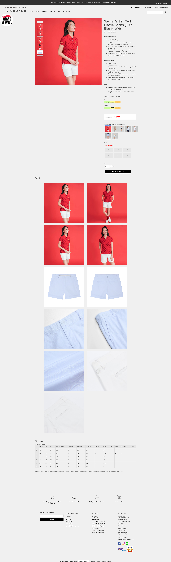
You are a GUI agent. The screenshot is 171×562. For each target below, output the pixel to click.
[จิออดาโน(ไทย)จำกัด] (130, 549)
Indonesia (92, 561)
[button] (111, 165)
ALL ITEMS (66, 11)
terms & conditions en (98, 530)
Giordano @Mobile (64, 561)
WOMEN (44, 11)
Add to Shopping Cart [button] (118, 171)
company (94, 516)
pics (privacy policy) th (98, 523)
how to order (69, 525)
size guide (69, 523)
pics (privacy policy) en (98, 521)
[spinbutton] (107, 166)
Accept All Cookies (161, 3)
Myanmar (109, 561)
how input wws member (72, 526)
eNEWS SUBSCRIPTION (47, 512)
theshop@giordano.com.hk (126, 539)
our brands (95, 518)
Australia (71, 561)
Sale (59, 11)
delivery (68, 519)
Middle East (103, 561)
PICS (114, 2)
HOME (31, 11)
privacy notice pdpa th (98, 526)
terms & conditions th (98, 532)
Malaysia (98, 561)
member (68, 516)
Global (75, 561)
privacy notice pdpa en (98, 525)
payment (68, 518)
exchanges (69, 521)
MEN (37, 11)
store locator (95, 519)
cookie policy (95, 528)
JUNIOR (52, 11)
